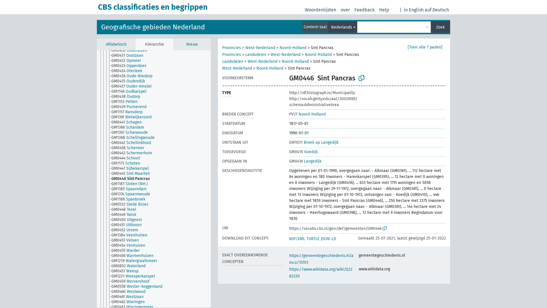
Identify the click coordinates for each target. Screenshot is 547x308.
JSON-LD (328, 238)
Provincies (231, 47)
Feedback (364, 10)
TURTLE (313, 238)
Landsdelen (255, 54)
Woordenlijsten (320, 10)
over (345, 10)
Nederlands (341, 27)
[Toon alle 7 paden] (425, 47)
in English (414, 10)
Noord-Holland (293, 47)
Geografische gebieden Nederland (153, 27)
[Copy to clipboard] (361, 78)
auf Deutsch (437, 10)
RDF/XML (297, 238)
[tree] (154, 178)
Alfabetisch (116, 44)
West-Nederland (260, 47)
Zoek (440, 27)
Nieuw (192, 44)
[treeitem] (131, 50)
